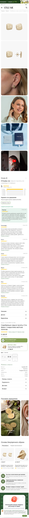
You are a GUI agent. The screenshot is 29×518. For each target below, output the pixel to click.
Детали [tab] (3, 314)
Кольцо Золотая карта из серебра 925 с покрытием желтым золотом (21, 466)
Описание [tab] (3, 311)
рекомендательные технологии (17, 510)
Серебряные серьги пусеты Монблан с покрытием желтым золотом (7, 466)
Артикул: (3, 322)
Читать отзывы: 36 (13, 331)
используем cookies (8, 510)
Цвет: (2, 352)
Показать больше (6, 220)
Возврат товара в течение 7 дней (15, 486)
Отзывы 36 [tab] (4, 178)
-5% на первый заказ (10, 339)
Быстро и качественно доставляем (15, 474)
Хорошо (24, 515)
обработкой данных (22, 512)
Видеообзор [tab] (4, 318)
